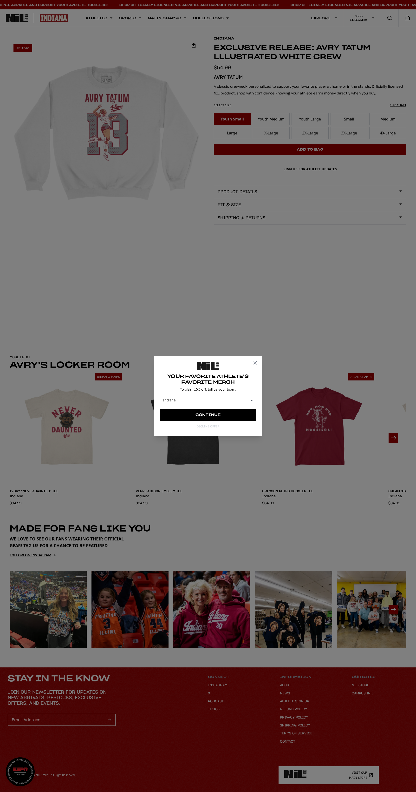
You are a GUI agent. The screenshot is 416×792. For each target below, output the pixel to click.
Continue (208, 415)
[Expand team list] (252, 400)
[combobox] (206, 400)
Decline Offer (208, 426)
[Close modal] (255, 363)
